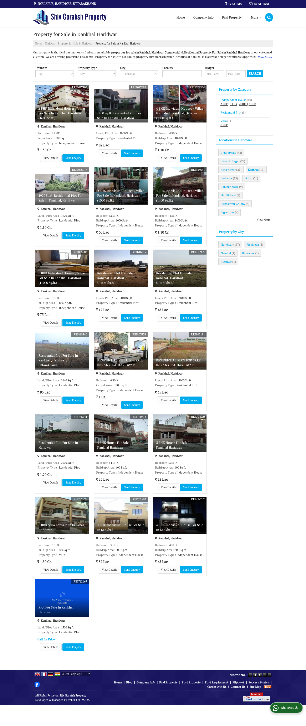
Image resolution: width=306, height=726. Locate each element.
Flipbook (238, 682)
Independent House (233, 100)
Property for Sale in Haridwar (75, 43)
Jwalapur (226, 178)
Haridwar (50, 43)
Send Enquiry (73, 158)
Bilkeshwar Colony (233, 204)
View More (264, 219)
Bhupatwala (228, 153)
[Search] (269, 17)
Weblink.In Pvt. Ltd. (78, 700)
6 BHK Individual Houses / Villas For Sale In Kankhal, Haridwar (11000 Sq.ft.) (62, 278)
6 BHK (252, 104)
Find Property (232, 17)
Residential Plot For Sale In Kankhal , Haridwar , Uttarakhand (117, 278)
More (254, 17)
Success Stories (259, 682)
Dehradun (248, 253)
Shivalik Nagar (230, 161)
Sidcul (249, 178)
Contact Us (238, 687)
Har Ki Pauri (228, 195)
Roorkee (226, 261)
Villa (223, 121)
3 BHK (233, 104)
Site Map (255, 687)
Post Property (191, 682)
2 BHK (224, 104)
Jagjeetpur (227, 212)
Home (181, 17)
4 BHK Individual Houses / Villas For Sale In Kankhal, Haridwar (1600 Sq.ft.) (62, 113)
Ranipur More (230, 187)
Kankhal (253, 170)
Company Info (203, 17)
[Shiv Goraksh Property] (70, 17)
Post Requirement (216, 682)
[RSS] (267, 687)
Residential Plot (230, 112)
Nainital (226, 253)
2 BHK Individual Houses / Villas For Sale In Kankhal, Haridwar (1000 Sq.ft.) (120, 195)
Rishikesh (252, 244)
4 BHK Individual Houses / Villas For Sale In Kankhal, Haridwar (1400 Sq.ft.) (179, 195)
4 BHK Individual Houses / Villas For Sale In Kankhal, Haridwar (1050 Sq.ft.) (179, 113)
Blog (129, 682)
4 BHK (243, 104)
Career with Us (216, 687)
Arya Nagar (228, 170)
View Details (50, 158)
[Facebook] (37, 684)
